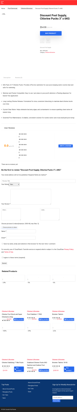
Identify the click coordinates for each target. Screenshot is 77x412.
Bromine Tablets (57, 314)
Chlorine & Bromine (26, 8)
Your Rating (5, 184)
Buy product (50, 33)
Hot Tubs (5, 395)
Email (3, 238)
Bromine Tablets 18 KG (59, 362)
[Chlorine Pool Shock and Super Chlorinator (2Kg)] (13, 297)
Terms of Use (8, 252)
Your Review (5, 204)
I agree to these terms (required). (14, 257)
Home (3, 8)
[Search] (74, 2)
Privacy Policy (69, 249)
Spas (4, 398)
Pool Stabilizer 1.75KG (34, 314)
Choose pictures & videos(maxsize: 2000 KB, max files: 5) (20, 224)
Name (3, 231)
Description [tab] (7, 77)
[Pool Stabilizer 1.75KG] (38, 297)
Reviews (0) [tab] (18, 77)
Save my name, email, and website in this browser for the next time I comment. (30, 244)
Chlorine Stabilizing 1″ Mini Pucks (12, 362)
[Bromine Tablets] (63, 297)
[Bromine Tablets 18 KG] (63, 346)
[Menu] (2, 2)
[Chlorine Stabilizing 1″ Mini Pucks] (13, 346)
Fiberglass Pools (7, 392)
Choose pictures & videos (10, 227)
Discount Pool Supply (45, 47)
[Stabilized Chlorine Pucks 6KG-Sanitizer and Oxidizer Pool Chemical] (38, 346)
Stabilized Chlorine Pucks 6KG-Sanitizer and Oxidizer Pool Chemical (37, 365)
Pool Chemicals (12, 8)
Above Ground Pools (9, 389)
